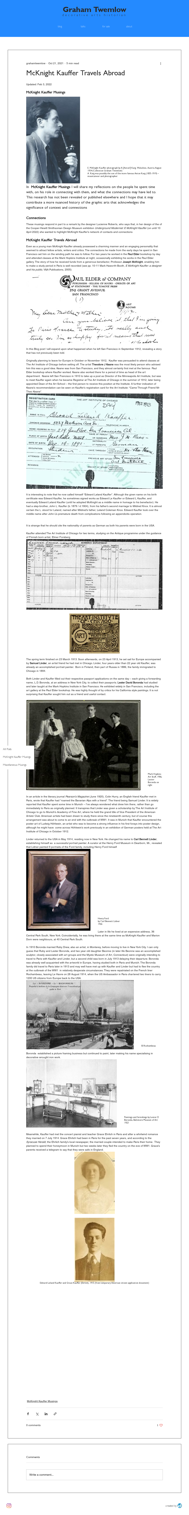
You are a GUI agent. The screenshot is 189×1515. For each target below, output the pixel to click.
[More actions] (160, 63)
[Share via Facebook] (28, 1414)
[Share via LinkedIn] (46, 1414)
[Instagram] (9, 1505)
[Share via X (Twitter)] (37, 1414)
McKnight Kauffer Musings (42, 1401)
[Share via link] (55, 1414)
